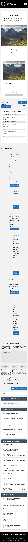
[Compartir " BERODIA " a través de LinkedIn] (15, 95)
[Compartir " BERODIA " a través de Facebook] (6, 95)
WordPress (15, 536)
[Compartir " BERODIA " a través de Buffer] (18, 95)
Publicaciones (12, 430)
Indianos (10, 425)
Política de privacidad (16, 538)
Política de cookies (7, 540)
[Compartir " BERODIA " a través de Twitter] (9, 95)
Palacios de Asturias (16, 20)
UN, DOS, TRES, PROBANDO (10, 124)
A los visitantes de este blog (10, 413)
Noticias (11, 414)
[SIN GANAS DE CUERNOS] (14, 129)
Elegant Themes (13, 534)
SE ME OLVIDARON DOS (10, 450)
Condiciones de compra (19, 540)
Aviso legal (7, 538)
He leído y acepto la (11, 384)
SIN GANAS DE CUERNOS (10, 131)
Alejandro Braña (17, 18)
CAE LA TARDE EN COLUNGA (11, 445)
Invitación (5, 424)
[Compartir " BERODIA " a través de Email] (21, 95)
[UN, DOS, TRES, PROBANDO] (14, 122)
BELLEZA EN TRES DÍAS (9, 139)
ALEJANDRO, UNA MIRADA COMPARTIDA (13, 418)
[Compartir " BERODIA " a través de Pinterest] (12, 95)
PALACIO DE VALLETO (9, 117)
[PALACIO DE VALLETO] (14, 114)
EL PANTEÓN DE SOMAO (9, 434)
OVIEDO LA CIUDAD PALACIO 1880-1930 (13, 429)
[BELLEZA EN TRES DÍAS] (14, 136)
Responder (14, 185)
